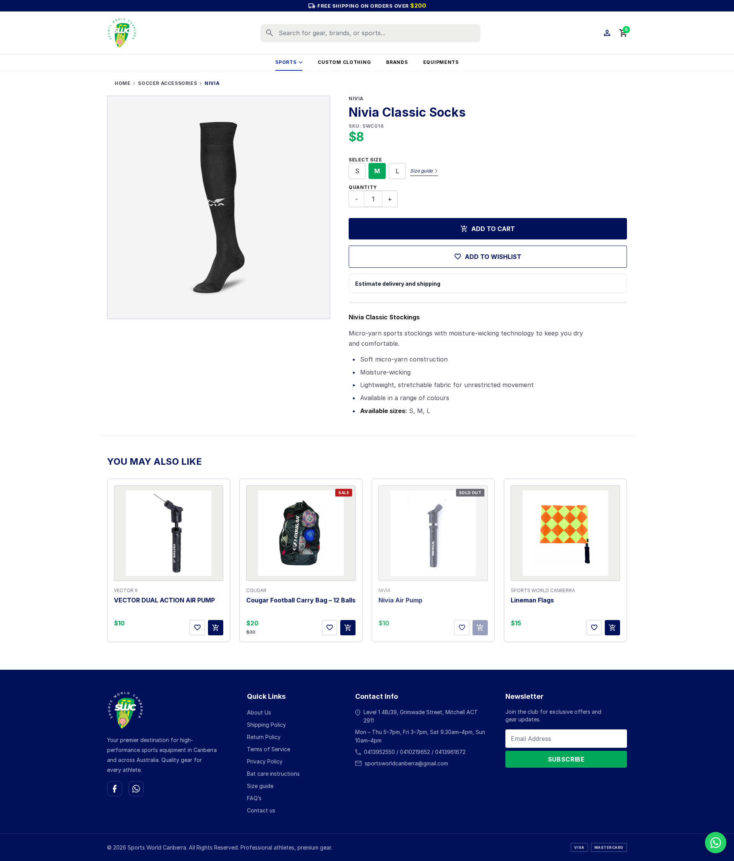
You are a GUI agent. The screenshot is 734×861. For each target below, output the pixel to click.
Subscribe (566, 759)
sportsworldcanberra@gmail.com (406, 763)
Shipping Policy (266, 724)
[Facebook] (114, 788)
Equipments (441, 62)
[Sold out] (480, 627)
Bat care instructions (273, 773)
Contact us (261, 810)
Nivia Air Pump (400, 600)
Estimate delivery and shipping (397, 283)
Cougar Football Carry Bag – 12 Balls (301, 600)
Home (122, 83)
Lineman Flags (532, 600)
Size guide (421, 171)
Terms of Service (268, 749)
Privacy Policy (265, 761)
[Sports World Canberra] (122, 33)
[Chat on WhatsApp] (136, 788)
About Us (259, 712)
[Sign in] (607, 33)
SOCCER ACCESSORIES (167, 83)
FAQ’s (254, 798)
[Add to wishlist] (197, 627)
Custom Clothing (344, 62)
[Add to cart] (215, 627)
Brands (397, 62)
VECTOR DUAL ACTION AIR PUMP (164, 600)
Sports (285, 62)
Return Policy (264, 737)
